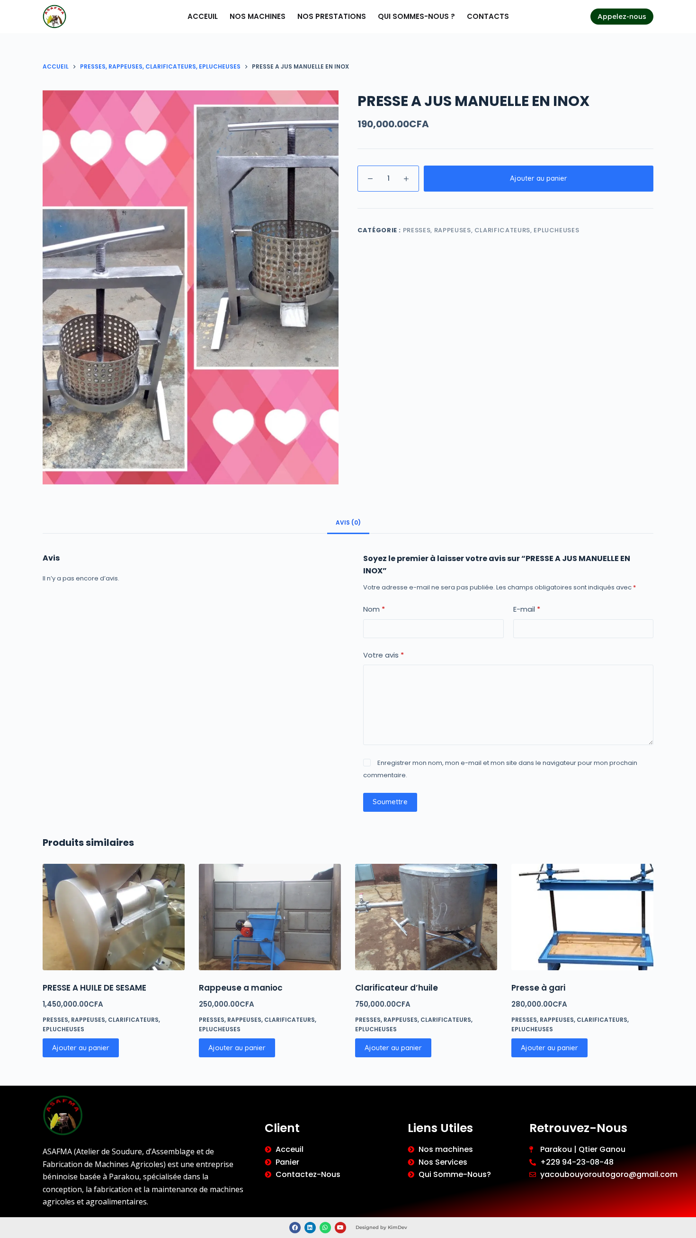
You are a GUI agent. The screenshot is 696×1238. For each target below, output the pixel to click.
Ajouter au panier (538, 178)
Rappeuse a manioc (241, 987)
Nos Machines (258, 16)
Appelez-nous (622, 16)
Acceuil (202, 16)
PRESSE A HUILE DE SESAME (94, 987)
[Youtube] (340, 1227)
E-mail (526, 609)
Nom (374, 609)
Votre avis (383, 655)
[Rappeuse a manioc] (270, 917)
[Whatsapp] (325, 1227)
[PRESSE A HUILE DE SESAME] (114, 917)
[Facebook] (295, 1227)
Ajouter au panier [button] (80, 1047)
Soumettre (390, 801)
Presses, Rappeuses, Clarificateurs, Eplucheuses (491, 230)
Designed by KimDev (381, 1227)
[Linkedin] (310, 1227)
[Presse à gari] (582, 917)
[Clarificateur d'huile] (426, 917)
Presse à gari (538, 987)
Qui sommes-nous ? (416, 16)
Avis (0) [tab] (348, 522)
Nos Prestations (331, 16)
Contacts (488, 16)
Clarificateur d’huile (396, 987)
